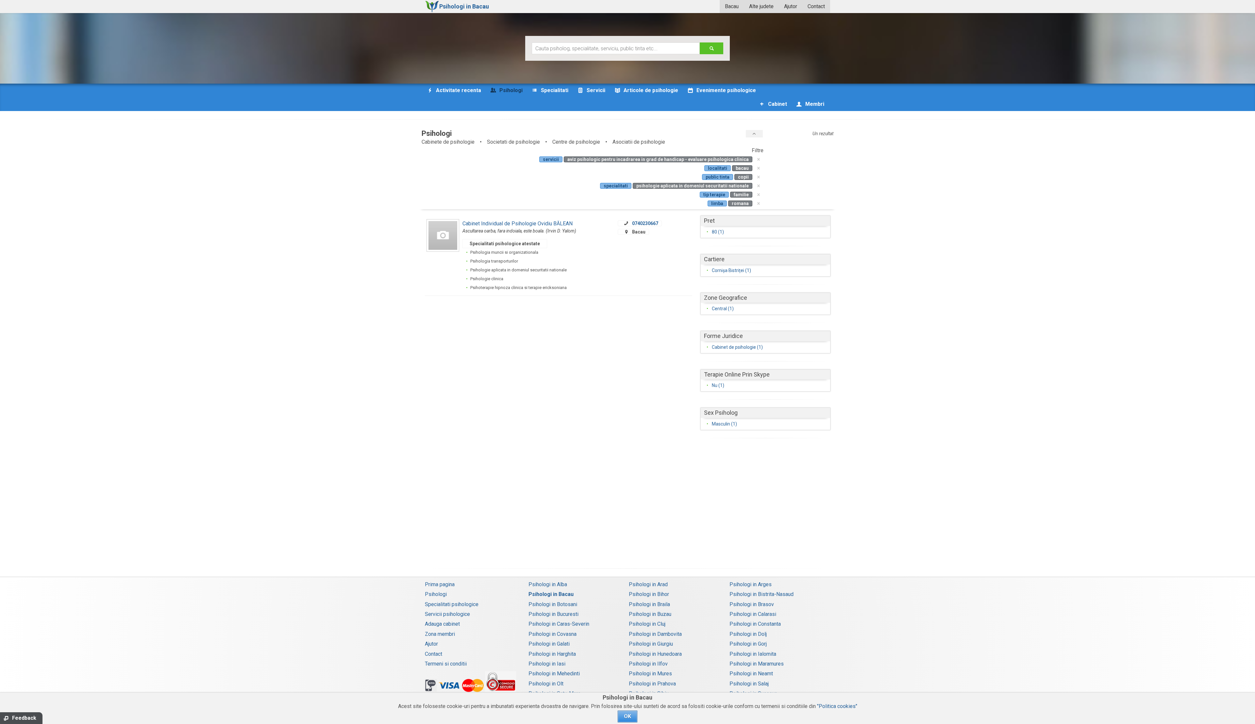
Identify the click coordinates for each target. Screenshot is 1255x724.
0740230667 (645, 223)
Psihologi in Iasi (546, 664)
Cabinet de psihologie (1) (737, 347)
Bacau (732, 6)
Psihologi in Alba (547, 584)
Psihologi (436, 594)
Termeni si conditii (446, 664)
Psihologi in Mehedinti (554, 673)
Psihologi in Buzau (650, 614)
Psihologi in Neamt (751, 673)
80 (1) (718, 231)
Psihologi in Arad (648, 584)
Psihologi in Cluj (647, 624)
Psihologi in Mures (650, 673)
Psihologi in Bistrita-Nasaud (761, 594)
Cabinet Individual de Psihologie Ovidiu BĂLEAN (517, 223)
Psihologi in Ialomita (752, 654)
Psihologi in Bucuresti (553, 614)
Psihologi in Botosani (552, 604)
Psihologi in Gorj (748, 644)
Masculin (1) (724, 423)
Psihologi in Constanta (755, 624)
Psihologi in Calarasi (752, 614)
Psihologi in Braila (649, 604)
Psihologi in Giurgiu (651, 644)
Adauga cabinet (442, 624)
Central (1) (723, 308)
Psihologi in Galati (549, 644)
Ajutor (790, 6)
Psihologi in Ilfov (648, 664)
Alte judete (761, 6)
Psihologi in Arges (750, 584)
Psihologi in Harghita (552, 654)
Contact (816, 6)
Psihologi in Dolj (748, 634)
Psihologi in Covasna (552, 634)
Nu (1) (718, 385)
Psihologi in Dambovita (655, 634)
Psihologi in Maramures (756, 664)
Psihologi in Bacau (551, 594)
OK (627, 716)
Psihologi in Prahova (652, 684)
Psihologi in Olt (545, 684)
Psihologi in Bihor (649, 594)
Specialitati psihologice (451, 604)
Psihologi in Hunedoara (655, 654)
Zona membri (440, 634)
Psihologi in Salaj (749, 684)
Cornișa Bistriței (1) (731, 270)
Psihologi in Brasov (751, 604)
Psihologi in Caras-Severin (558, 624)
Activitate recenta (458, 90)
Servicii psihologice (447, 614)
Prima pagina (440, 584)
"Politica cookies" (837, 706)
